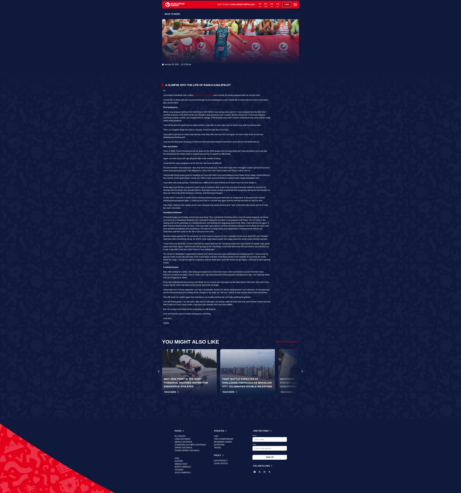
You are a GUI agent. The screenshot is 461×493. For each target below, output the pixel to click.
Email (254, 444)
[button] (158, 371)
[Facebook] (254, 472)
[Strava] (269, 472)
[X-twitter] (259, 472)
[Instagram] (264, 472)
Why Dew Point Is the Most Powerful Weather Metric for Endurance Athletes (186, 383)
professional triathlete (203, 95)
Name (254, 435)
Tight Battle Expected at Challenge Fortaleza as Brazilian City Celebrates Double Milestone (247, 383)
